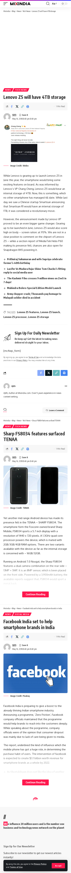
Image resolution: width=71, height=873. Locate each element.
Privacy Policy (40, 864)
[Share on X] (17, 106)
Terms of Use (16, 867)
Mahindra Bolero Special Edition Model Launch (34, 287)
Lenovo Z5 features (28, 312)
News (8, 90)
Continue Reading (35, 594)
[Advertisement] (35, 50)
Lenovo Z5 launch (50, 312)
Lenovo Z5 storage (38, 316)
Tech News (21, 90)
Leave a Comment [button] (56, 410)
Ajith (14, 115)
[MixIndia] (20, 3)
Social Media (22, 614)
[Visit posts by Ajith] (7, 116)
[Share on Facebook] (11, 106)
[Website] (66, 386)
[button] (58, 865)
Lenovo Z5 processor (15, 316)
